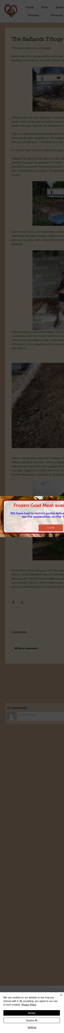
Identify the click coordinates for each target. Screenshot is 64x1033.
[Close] (59, 997)
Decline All (31, 1020)
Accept (31, 1013)
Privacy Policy (29, 1004)
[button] (51, 528)
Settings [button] (32, 1027)
